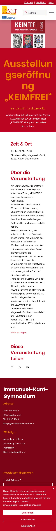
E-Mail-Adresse (12, 479)
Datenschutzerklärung (30, 504)
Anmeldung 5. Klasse (13, 438)
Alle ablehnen (28, 519)
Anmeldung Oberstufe (14, 443)
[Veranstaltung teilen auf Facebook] (12, 367)
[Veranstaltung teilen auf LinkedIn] (27, 367)
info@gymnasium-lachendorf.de (18, 423)
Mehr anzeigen (18, 332)
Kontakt (28, 2)
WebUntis (41, 2)
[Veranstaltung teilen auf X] (19, 367)
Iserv (51, 2)
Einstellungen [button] (28, 525)
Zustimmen (27, 512)
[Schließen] (51, 490)
